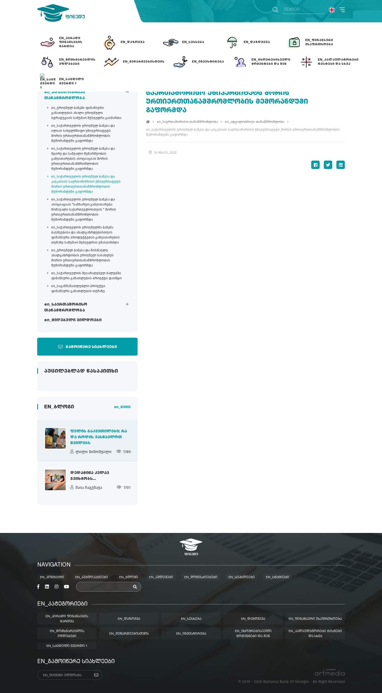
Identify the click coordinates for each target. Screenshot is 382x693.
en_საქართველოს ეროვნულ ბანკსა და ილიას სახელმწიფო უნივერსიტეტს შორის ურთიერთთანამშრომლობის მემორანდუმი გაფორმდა (83, 133)
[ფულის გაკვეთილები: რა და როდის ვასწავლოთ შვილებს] (55, 438)
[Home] (148, 121)
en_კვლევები (161, 577)
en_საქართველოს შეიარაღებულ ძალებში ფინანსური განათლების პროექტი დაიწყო (86, 275)
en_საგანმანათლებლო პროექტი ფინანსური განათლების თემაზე (78, 288)
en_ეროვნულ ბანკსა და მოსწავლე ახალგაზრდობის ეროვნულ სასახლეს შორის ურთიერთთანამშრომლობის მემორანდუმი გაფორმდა (82, 257)
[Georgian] (332, 10)
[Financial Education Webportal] (61, 13)
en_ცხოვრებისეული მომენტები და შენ (253, 634)
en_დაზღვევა (253, 619)
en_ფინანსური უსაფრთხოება (315, 619)
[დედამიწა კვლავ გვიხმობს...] (55, 480)
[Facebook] (315, 165)
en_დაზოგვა (129, 619)
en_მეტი (122, 407)
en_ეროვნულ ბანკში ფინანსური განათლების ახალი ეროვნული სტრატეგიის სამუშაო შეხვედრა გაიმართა (86, 113)
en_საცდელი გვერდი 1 (67, 646)
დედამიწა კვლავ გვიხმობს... (89, 476)
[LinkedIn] (340, 165)
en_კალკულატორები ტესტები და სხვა (315, 634)
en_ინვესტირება (191, 633)
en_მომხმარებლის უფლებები (67, 634)
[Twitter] (328, 165)
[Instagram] (56, 587)
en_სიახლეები (241, 577)
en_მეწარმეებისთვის (129, 633)
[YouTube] (66, 587)
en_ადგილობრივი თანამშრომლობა (64, 95)
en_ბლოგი (128, 577)
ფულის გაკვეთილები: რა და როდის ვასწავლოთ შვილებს (98, 437)
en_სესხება (191, 619)
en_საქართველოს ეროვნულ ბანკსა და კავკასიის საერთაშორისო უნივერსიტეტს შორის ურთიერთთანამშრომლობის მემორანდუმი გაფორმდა (86, 184)
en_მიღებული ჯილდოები (73, 320)
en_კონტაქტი (52, 577)
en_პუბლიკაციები (91, 577)
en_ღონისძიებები (200, 577)
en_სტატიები (277, 577)
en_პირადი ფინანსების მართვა (67, 619)
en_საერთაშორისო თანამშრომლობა (65, 307)
